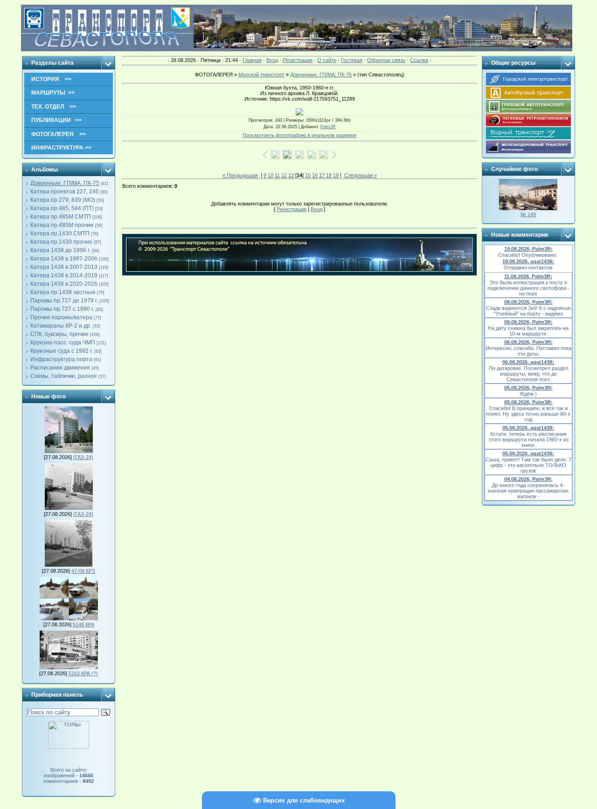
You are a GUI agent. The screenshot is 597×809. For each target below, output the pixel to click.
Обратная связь (386, 60)
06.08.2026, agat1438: (528, 362)
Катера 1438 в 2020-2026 (63, 284)
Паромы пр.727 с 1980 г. (62, 309)
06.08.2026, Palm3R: (528, 342)
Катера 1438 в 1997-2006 (63, 258)
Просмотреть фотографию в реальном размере (299, 135)
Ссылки (419, 60)
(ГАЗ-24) (83, 457)
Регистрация (297, 60)
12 (284, 175)
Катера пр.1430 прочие (61, 242)
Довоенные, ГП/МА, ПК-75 (64, 183)
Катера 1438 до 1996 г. (60, 250)
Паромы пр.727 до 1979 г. (64, 300)
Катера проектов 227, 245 (64, 191)
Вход (272, 60)
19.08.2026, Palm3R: (528, 249)
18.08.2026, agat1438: (528, 261)
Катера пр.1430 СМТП (60, 233)
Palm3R (328, 126)
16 (315, 175)
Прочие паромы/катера (61, 317)
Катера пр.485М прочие (62, 225)
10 (270, 175)
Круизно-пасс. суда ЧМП (62, 342)
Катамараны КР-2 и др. (60, 325)
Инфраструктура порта (61, 359)
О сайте (326, 60)
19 (336, 175)
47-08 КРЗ (83, 571)
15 (308, 175)
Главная (252, 60)
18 (329, 175)
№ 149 (528, 214)
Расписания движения (60, 367)
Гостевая (351, 60)
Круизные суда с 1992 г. (61, 351)
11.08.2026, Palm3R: (528, 276)
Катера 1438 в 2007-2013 (63, 267)
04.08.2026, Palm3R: (528, 479)
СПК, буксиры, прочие (59, 334)
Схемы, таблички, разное (63, 376)
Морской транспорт (261, 74)
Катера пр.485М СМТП (60, 216)
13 (291, 175)
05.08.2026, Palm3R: (528, 388)
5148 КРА (83, 624)
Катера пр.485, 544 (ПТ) (62, 208)
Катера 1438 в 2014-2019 (63, 275)
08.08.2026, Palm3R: (528, 302)
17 (322, 175)
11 (277, 175)
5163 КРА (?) (83, 673)
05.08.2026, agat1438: (528, 428)
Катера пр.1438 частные (63, 292)
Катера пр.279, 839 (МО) (62, 200)
